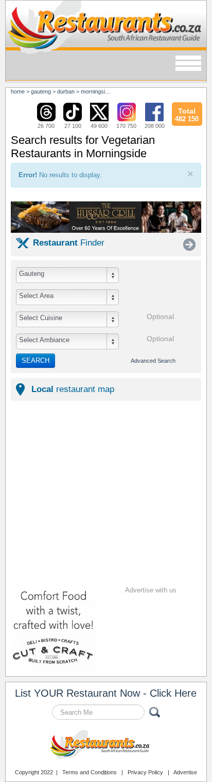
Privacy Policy (145, 772)
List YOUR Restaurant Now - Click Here (106, 693)
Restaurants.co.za (106, 745)
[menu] (188, 63)
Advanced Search (153, 361)
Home (18, 91)
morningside (96, 91)
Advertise (185, 772)
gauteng (41, 91)
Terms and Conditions (89, 772)
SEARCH (35, 360)
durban (66, 91)
